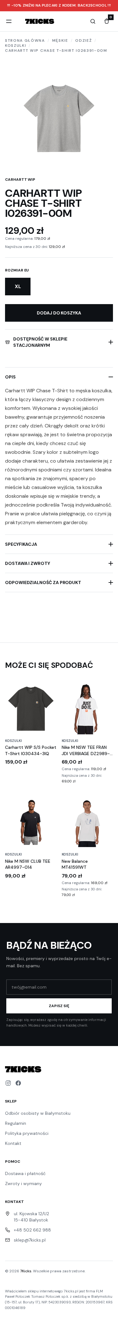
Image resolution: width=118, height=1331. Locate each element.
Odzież (83, 40)
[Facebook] (18, 1083)
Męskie (60, 40)
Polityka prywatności (26, 1133)
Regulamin (15, 1123)
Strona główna (25, 40)
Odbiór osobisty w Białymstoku (37, 1113)
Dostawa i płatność (25, 1173)
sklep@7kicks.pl (30, 1240)
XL (18, 286)
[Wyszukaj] (93, 21)
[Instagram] (8, 1083)
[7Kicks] (39, 21)
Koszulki (15, 45)
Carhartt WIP (20, 179)
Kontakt (13, 1143)
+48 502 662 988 (32, 1230)
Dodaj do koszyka (59, 313)
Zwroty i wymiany (23, 1183)
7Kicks (25, 1271)
